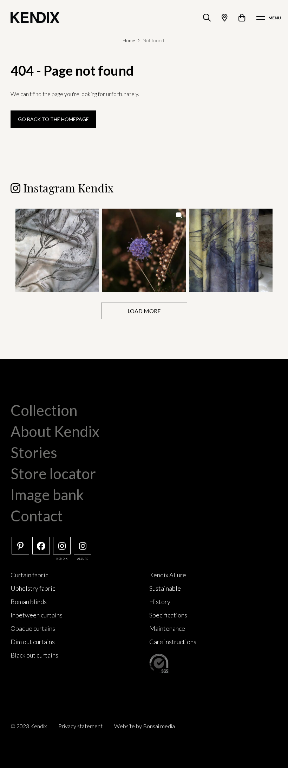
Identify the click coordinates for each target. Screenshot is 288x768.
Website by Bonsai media (144, 726)
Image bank (47, 494)
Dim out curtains (33, 642)
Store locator (53, 473)
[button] (57, 250)
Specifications (168, 615)
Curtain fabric (29, 575)
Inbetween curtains (37, 615)
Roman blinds (29, 601)
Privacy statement (80, 726)
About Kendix (55, 431)
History (159, 601)
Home (129, 40)
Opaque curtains (33, 628)
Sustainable (165, 588)
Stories (34, 452)
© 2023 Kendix (29, 726)
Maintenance (167, 628)
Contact (37, 516)
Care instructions (172, 642)
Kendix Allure (167, 575)
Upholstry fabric (33, 588)
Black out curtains (34, 655)
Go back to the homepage (53, 119)
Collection (44, 410)
